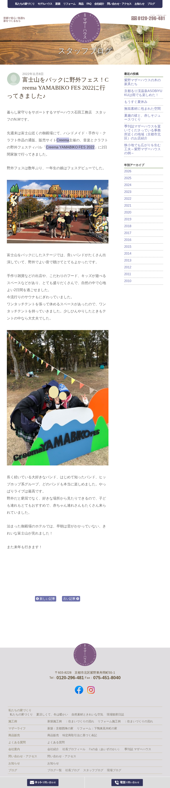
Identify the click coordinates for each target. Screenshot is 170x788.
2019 (127, 219)
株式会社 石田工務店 (85, 654)
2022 (127, 198)
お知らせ (139, 3)
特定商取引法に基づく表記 (79, 735)
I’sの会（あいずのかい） (105, 749)
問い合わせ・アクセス (119, 3)
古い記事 (69, 598)
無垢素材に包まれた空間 (142, 108)
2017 (127, 233)
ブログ (151, 3)
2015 (127, 246)
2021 (127, 205)
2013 (127, 260)
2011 (127, 274)
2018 (127, 226)
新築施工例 (54, 721)
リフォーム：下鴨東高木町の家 (97, 728)
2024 (127, 185)
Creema (62, 140)
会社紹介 (99, 3)
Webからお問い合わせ (43, 782)
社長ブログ (72, 770)
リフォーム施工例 (109, 721)
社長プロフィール (73, 749)
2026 (127, 171)
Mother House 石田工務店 (85, 27)
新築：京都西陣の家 (60, 728)
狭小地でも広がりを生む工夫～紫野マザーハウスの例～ (142, 149)
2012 (127, 267)
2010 (127, 281)
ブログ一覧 (54, 770)
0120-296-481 (127, 782)
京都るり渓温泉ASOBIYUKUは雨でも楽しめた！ (143, 93)
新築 (57, 3)
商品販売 (53, 735)
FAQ (89, 3)
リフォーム (69, 3)
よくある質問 (56, 742)
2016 (127, 240)
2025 (127, 178)
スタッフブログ (85, 50)
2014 (127, 253)
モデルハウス (45, 3)
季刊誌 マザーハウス (137, 749)
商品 (81, 3)
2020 (127, 212)
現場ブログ (114, 770)
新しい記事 (47, 598)
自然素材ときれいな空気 (87, 714)
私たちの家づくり (25, 3)
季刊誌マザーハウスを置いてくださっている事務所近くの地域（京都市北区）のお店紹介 (142, 132)
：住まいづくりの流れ (79, 721)
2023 (127, 192)
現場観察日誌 (115, 714)
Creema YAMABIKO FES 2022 (70, 147)
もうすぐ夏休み (135, 102)
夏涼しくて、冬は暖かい (52, 714)
